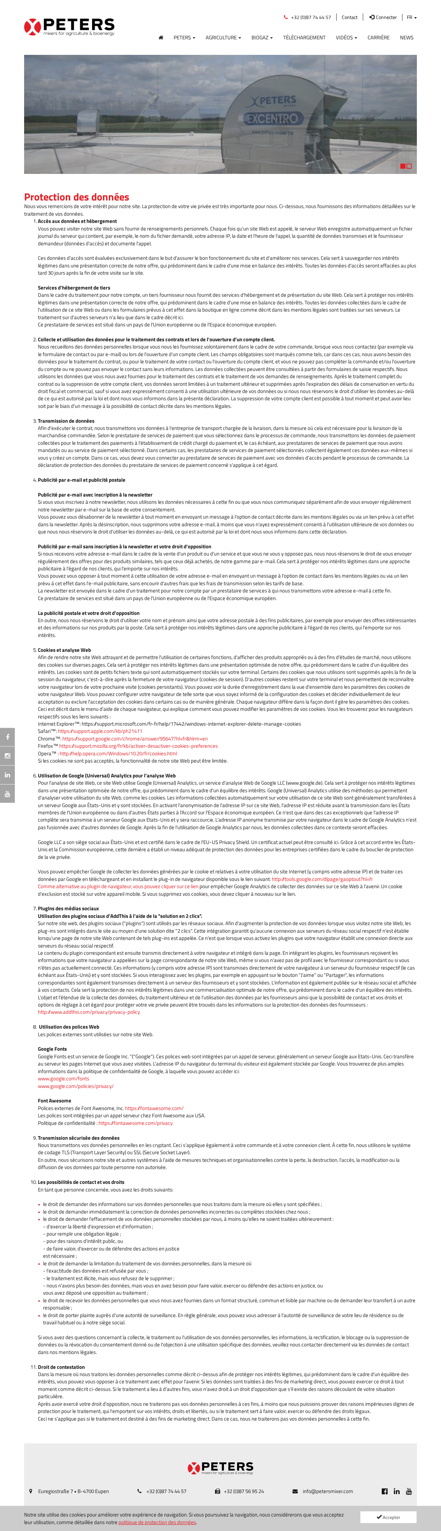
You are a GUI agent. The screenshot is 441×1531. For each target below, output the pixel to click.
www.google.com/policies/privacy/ (76, 1086)
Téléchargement (304, 37)
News (406, 37)
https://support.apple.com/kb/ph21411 (100, 731)
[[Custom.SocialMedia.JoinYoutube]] (409, 1491)
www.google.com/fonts (63, 1078)
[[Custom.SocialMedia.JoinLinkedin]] (397, 1491)
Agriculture (222, 37)
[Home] (160, 36)
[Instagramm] (7, 756)
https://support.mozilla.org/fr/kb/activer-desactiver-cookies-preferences (138, 746)
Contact (350, 17)
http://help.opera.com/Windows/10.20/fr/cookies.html (118, 753)
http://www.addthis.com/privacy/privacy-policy (89, 1012)
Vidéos (345, 37)
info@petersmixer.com (328, 1491)
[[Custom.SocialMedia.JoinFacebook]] (385, 1491)
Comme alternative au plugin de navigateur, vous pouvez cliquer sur (111, 886)
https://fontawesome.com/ (154, 1108)
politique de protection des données (157, 1522)
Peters (183, 37)
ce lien (191, 886)
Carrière (379, 37)
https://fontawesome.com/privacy (136, 1123)
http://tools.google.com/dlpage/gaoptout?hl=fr (322, 879)
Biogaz (260, 37)
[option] (220, 114)
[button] (32, 114)
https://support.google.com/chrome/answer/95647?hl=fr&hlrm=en (135, 739)
